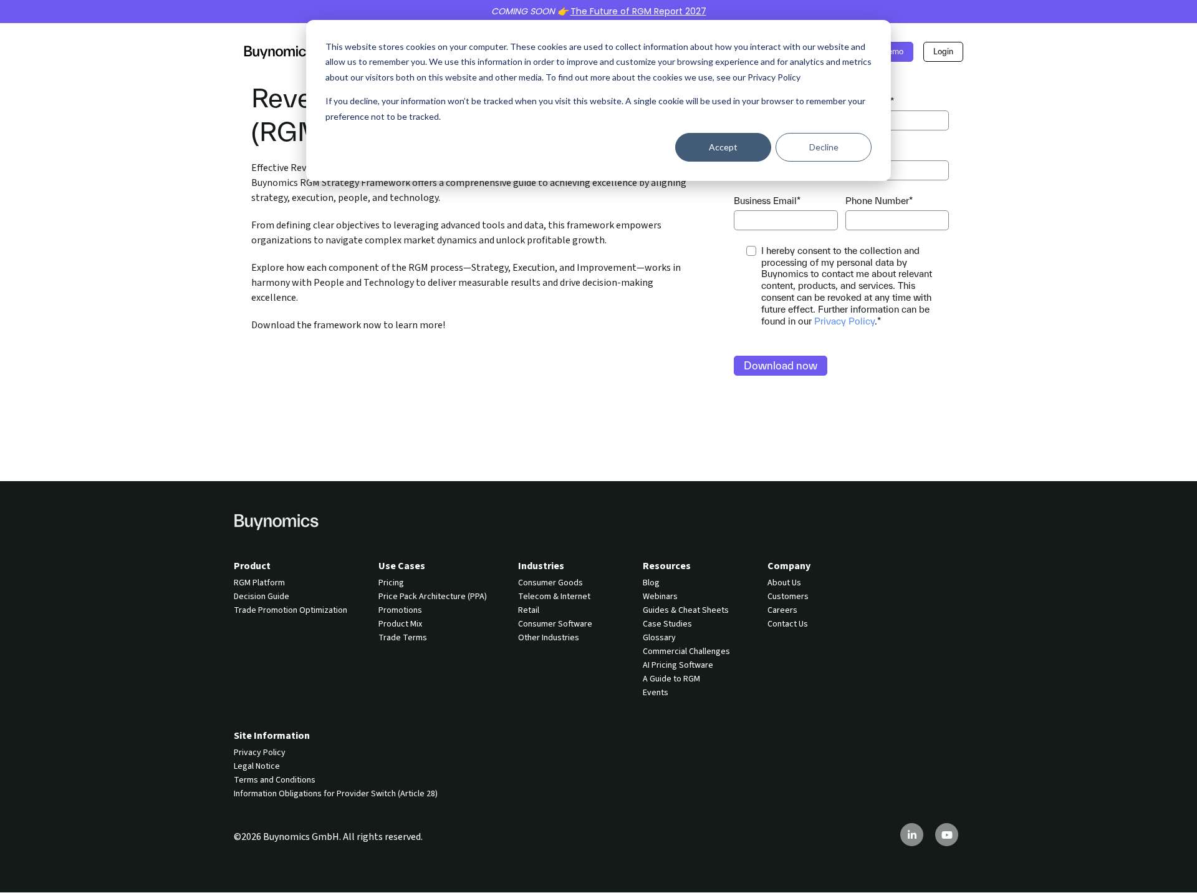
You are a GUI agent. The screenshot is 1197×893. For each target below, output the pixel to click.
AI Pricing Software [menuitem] (678, 665)
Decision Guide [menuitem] (261, 596)
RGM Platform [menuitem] (259, 583)
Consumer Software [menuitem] (555, 624)
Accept (723, 147)
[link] (279, 51)
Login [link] (943, 51)
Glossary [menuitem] (659, 638)
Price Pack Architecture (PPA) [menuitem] (432, 596)
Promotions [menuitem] (400, 610)
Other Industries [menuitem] (548, 638)
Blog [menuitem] (651, 583)
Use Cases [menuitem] (401, 566)
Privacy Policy (844, 321)
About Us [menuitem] (784, 583)
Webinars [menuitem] (660, 596)
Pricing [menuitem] (391, 583)
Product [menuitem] (252, 566)
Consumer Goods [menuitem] (550, 583)
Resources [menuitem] (667, 566)
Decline (824, 147)
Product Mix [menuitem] (400, 624)
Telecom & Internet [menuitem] (554, 596)
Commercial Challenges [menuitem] (686, 651)
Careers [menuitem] (782, 610)
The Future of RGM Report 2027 (638, 11)
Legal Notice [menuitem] (257, 766)
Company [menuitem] (788, 566)
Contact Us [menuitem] (787, 624)
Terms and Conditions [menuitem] (274, 780)
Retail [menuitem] (528, 610)
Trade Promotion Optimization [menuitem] (290, 610)
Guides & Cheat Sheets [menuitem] (686, 610)
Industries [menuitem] (541, 566)
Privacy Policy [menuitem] (260, 752)
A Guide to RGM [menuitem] (671, 679)
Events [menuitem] (655, 692)
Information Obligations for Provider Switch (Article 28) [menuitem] (336, 794)
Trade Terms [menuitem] (402, 638)
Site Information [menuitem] (272, 736)
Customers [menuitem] (788, 596)
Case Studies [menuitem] (667, 624)
